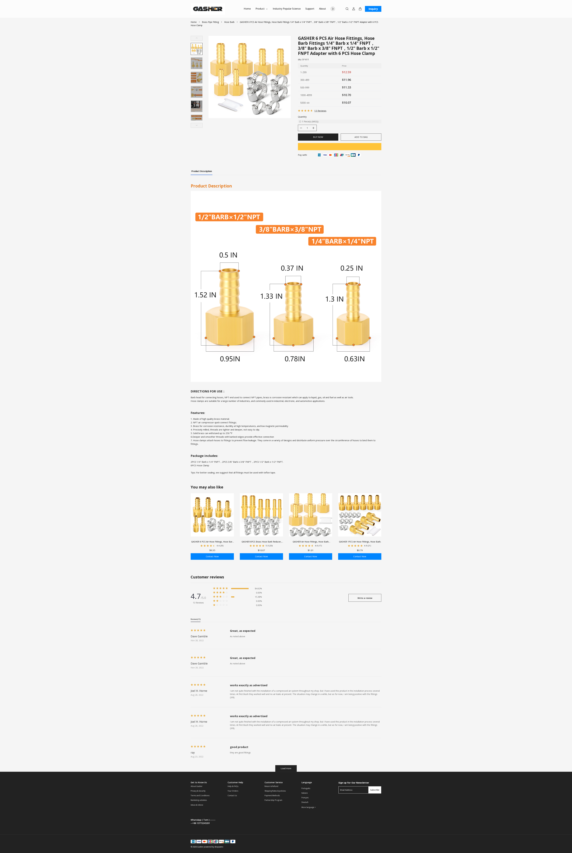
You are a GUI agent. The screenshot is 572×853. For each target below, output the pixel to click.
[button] (197, 49)
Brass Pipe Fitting (210, 22)
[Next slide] (197, 125)
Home (194, 22)
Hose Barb (229, 22)
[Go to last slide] (197, 38)
